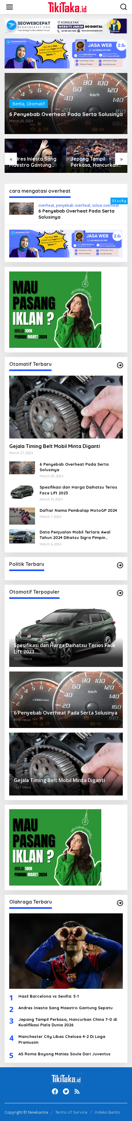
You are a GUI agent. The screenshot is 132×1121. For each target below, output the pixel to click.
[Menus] (9, 7)
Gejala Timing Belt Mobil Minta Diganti (54, 446)
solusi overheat (105, 205)
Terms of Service (71, 1112)
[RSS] (77, 1091)
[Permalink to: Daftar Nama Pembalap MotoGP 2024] (22, 516)
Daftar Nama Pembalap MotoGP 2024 (78, 510)
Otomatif (36, 104)
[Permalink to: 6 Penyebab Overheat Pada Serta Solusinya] (21, 208)
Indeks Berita (107, 1112)
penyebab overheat (73, 205)
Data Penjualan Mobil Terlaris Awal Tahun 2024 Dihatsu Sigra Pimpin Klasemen (75, 535)
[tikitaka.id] (67, 6)
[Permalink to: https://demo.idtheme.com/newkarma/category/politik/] (120, 565)
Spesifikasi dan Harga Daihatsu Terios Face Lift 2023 (78, 490)
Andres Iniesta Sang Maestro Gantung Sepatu (32, 162)
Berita (18, 104)
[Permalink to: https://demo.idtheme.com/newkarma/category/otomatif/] (120, 365)
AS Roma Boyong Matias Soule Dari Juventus (64, 1053)
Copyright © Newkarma (26, 1112)
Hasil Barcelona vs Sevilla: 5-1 (48, 996)
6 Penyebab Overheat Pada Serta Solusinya (66, 114)
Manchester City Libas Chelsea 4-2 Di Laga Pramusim (61, 1039)
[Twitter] (66, 1091)
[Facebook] (55, 1091)
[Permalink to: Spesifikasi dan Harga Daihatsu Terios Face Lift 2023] (22, 491)
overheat (46, 205)
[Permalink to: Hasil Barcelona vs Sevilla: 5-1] (66, 951)
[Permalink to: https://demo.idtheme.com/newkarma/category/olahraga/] (120, 903)
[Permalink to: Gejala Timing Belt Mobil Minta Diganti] (66, 407)
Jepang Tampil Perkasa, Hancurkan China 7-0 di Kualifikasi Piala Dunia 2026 (96, 162)
